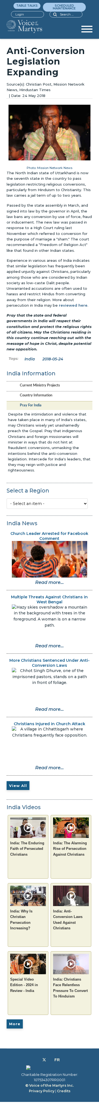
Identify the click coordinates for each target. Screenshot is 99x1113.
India (29, 359)
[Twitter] (44, 1059)
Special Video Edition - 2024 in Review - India (24, 985)
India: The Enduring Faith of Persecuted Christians (27, 848)
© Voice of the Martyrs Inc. (49, 1085)
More (14, 1024)
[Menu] (86, 31)
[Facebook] (38, 1059)
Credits (63, 1091)
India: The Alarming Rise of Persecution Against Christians (70, 848)
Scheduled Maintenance (64, 7)
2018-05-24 (52, 359)
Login (19, 14)
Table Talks (27, 5)
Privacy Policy (41, 1091)
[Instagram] (50, 1059)
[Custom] (57, 1059)
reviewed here (73, 305)
